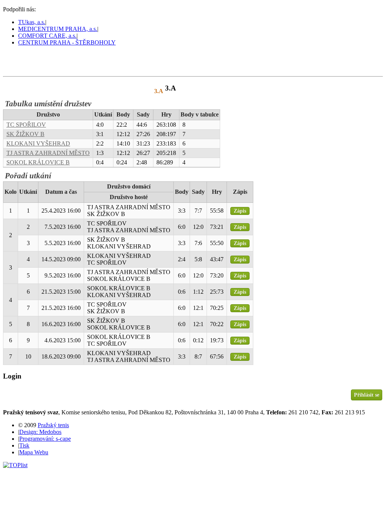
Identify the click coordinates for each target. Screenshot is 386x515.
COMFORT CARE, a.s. (47, 35)
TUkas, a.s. (31, 22)
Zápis (240, 211)
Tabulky (100, 91)
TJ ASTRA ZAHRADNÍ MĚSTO (48, 153)
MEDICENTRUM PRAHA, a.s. (57, 29)
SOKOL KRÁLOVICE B (38, 162)
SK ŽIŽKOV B (25, 134)
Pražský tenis (37, 60)
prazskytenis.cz (56, 91)
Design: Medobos (40, 432)
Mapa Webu (33, 452)
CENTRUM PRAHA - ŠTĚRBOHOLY (67, 42)
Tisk (24, 445)
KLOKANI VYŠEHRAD (38, 143)
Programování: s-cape (45, 438)
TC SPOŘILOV (26, 124)
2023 (132, 91)
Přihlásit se (366, 395)
